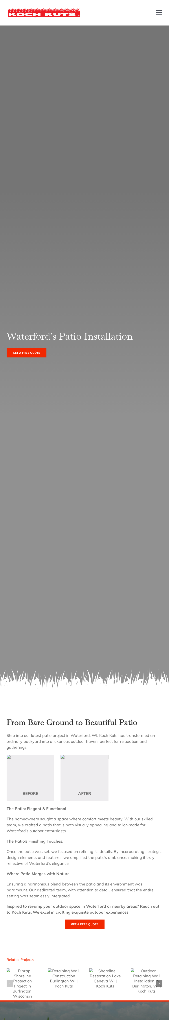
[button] (10, 983)
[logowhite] (44, 9)
